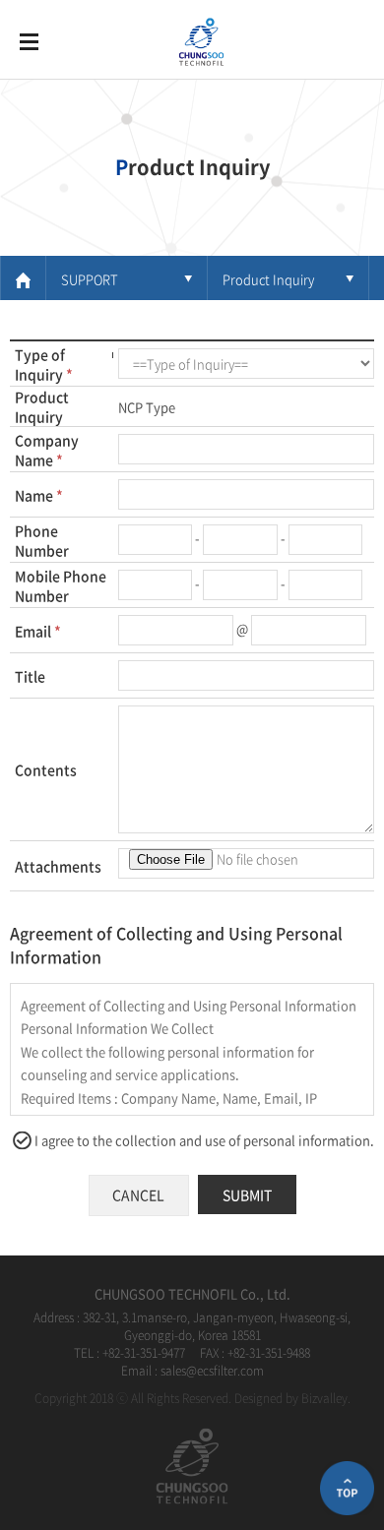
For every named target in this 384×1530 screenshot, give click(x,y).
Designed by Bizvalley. (292, 1398)
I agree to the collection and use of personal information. (204, 1140)
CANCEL (138, 1194)
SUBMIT (247, 1194)
